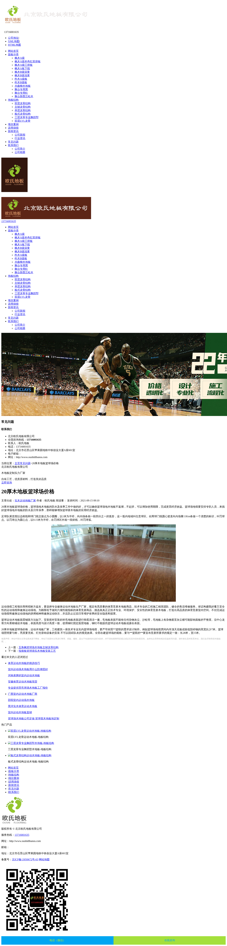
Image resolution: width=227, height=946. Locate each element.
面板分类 (13, 54)
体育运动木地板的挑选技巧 (24, 663)
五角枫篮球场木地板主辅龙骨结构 (38, 647)
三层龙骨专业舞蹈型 (27, 117)
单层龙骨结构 (23, 110)
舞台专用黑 (21, 89)
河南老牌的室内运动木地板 (24, 675)
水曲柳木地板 (23, 85)
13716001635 (8, 221)
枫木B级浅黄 (22, 75)
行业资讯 (20, 138)
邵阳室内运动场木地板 (21, 700)
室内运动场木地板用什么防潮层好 (28, 669)
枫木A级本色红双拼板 (28, 61)
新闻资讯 (13, 131)
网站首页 (13, 51)
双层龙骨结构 (23, 103)
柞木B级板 (21, 82)
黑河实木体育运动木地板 (22, 706)
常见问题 (13, 141)
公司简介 (20, 148)
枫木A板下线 (22, 68)
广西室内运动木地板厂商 (22, 693)
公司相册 (20, 152)
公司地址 (13, 37)
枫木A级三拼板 (24, 65)
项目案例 (13, 124)
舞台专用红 (21, 92)
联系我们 (13, 145)
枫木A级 (20, 58)
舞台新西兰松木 (24, 96)
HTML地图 (14, 44)
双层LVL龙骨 (22, 120)
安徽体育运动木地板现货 (22, 681)
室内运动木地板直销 (20, 712)
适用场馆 (13, 127)
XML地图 (13, 41)
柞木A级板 (21, 78)
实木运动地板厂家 (25, 500)
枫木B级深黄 (22, 71)
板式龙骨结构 (23, 113)
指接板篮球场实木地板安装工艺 (37, 650)
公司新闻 (20, 134)
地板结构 (13, 99)
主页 (17, 463)
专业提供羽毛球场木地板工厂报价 (28, 687)
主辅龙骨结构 (23, 106)
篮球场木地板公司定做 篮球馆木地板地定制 (33, 718)
